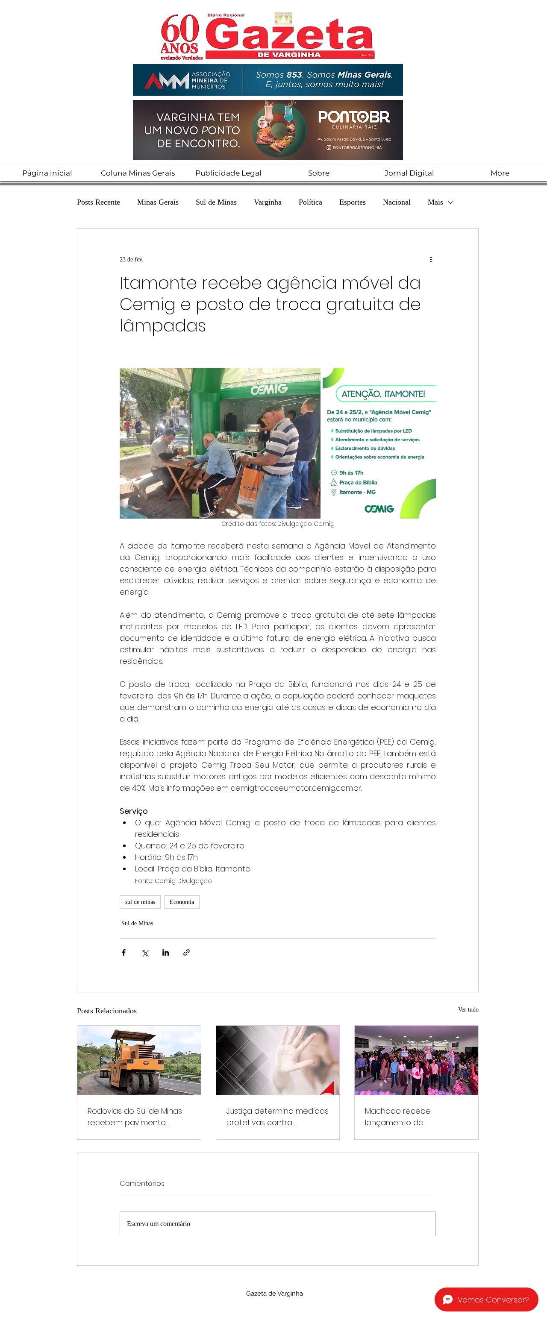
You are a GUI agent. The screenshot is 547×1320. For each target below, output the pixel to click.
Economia (182, 902)
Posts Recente (98, 202)
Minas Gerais (158, 202)
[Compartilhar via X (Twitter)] (145, 952)
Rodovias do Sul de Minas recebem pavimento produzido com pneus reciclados (135, 1117)
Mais (435, 202)
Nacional (397, 202)
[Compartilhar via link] (186, 952)
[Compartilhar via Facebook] (124, 952)
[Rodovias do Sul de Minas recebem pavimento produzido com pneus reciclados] (139, 1060)
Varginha (268, 202)
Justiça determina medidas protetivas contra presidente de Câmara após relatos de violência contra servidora (277, 1117)
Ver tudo (468, 1009)
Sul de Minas (216, 202)
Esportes (352, 202)
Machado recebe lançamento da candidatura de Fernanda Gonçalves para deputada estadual (415, 1117)
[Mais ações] (431, 259)
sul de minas (140, 902)
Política (310, 202)
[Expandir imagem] (220, 443)
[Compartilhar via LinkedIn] (166, 952)
